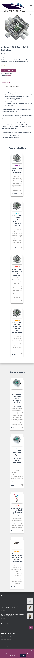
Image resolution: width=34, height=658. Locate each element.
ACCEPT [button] (23, 655)
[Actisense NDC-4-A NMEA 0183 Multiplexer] (17, 158)
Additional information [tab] (10, 87)
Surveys (27, 647)
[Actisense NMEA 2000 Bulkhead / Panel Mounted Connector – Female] (17, 497)
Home (6, 647)
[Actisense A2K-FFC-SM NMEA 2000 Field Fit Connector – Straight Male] (17, 543)
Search (31, 627)
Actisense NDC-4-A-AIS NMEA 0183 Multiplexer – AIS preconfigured (17, 274)
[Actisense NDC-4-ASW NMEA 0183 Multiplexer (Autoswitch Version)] (17, 205)
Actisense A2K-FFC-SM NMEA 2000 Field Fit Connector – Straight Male (17, 558)
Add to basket (7, 70)
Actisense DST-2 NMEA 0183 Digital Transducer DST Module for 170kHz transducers (17, 457)
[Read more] (21, 247)
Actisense (8, 75)
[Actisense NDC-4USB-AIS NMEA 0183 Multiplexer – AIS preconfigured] (17, 312)
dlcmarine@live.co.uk (10, 637)
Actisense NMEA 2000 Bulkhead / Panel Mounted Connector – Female (17, 512)
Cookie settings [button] (14, 655)
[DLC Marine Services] (15, 5)
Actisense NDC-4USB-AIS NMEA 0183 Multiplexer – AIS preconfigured (17, 328)
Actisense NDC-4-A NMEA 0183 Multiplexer (17, 170)
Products (13, 647)
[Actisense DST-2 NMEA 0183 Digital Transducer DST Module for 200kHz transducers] (17, 383)
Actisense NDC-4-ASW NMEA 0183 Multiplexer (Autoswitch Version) (17, 221)
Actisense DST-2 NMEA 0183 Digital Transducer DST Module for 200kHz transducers (17, 400)
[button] (30, 14)
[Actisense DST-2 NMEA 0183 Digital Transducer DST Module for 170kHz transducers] (17, 440)
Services (20, 647)
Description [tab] (6, 83)
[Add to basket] (21, 194)
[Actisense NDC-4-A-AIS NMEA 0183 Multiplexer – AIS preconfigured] (17, 259)
